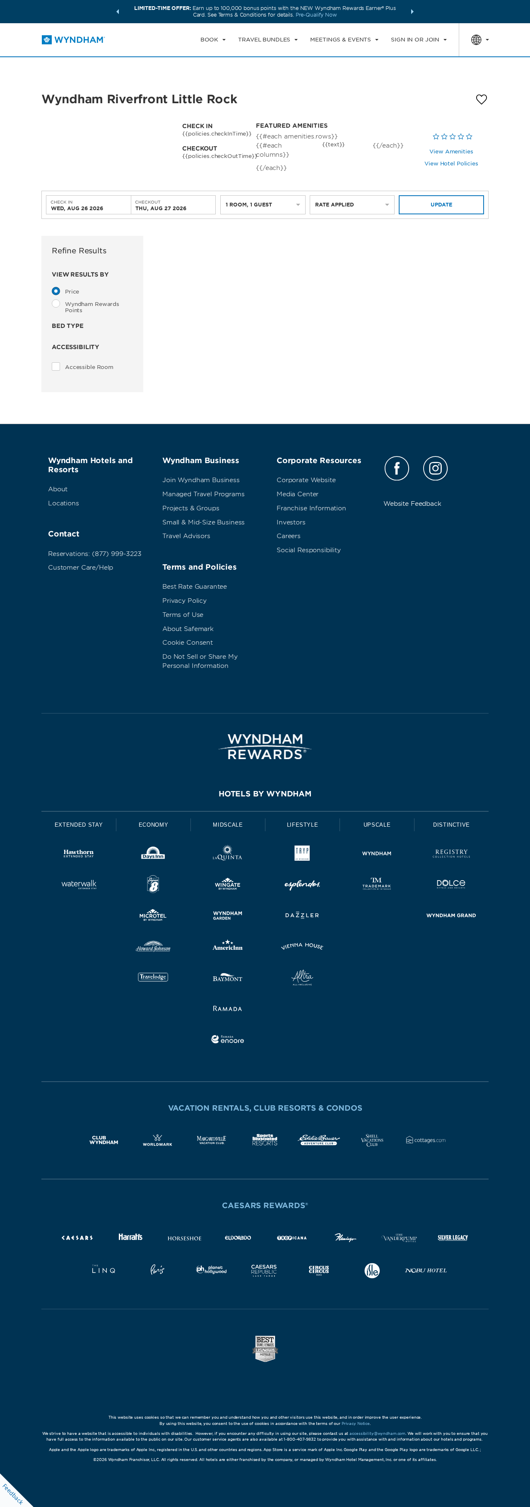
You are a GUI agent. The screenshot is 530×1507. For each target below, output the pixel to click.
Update (441, 204)
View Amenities (451, 151)
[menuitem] (213, 39)
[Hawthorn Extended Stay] (79, 855)
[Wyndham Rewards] (264, 746)
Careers (289, 536)
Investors (291, 522)
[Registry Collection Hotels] (451, 855)
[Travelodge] (153, 979)
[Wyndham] (377, 855)
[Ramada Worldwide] (228, 1010)
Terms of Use (182, 615)
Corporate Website (306, 480)
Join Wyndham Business (201, 480)
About (57, 489)
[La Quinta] (228, 855)
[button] (117, 11)
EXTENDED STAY (79, 825)
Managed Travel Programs (203, 494)
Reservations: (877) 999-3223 (95, 554)
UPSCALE (377, 825)
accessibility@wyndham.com (377, 1433)
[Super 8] (153, 886)
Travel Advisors (186, 536)
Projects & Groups (190, 508)
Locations (63, 503)
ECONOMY (154, 825)
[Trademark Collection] (377, 886)
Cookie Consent (187, 642)
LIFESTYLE (302, 825)
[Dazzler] (302, 917)
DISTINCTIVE (451, 825)
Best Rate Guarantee (194, 586)
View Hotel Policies (451, 163)
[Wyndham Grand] (451, 917)
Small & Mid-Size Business (203, 522)
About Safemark (188, 629)
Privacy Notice (356, 1423)
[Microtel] (153, 917)
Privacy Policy (184, 600)
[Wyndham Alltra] (302, 979)
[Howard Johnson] (153, 948)
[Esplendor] (302, 886)
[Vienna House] (302, 948)
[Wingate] (228, 886)
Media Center (297, 494)
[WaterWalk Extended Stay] (79, 886)
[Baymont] (228, 979)
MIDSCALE (228, 825)
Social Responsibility (309, 550)
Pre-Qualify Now (316, 15)
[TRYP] (302, 855)
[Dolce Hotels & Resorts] (451, 886)
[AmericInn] (228, 948)
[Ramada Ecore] (228, 1041)
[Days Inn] (153, 855)
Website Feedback (412, 503)
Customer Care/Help (80, 567)
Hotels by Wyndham (265, 793)
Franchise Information (311, 508)
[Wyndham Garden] (228, 917)
